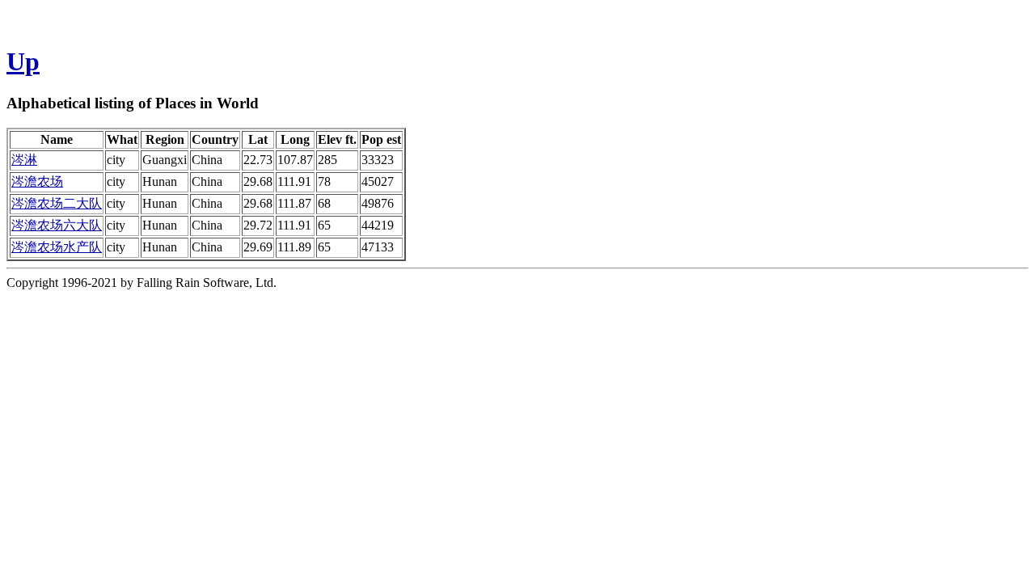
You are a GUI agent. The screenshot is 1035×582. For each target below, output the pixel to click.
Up (23, 61)
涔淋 (24, 160)
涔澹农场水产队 (56, 247)
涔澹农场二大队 (56, 203)
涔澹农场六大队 (56, 225)
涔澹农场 (37, 181)
